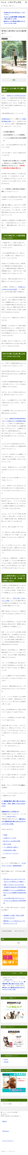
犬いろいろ (4, 38)
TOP (10, 1112)
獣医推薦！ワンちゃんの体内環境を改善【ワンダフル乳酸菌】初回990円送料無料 (14, 893)
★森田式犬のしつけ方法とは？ (10, 811)
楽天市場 (6, 1061)
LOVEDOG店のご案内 (9, 850)
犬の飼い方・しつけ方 (9, 838)
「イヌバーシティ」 (11, 816)
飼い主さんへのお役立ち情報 (11, 841)
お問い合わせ (5, 1131)
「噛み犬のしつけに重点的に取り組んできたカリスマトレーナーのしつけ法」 (14, 821)
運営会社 (4, 1121)
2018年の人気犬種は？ (7, 931)
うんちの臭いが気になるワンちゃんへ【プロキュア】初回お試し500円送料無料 (14, 901)
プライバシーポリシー (7, 1140)
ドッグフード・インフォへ (11, 853)
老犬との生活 (7, 844)
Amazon (6, 1059)
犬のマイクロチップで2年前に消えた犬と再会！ (21, 931)
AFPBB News (6, 119)
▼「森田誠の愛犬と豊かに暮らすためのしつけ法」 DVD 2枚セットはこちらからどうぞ (14, 803)
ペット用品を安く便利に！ (11, 847)
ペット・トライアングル (11, 2)
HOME (5, 835)
